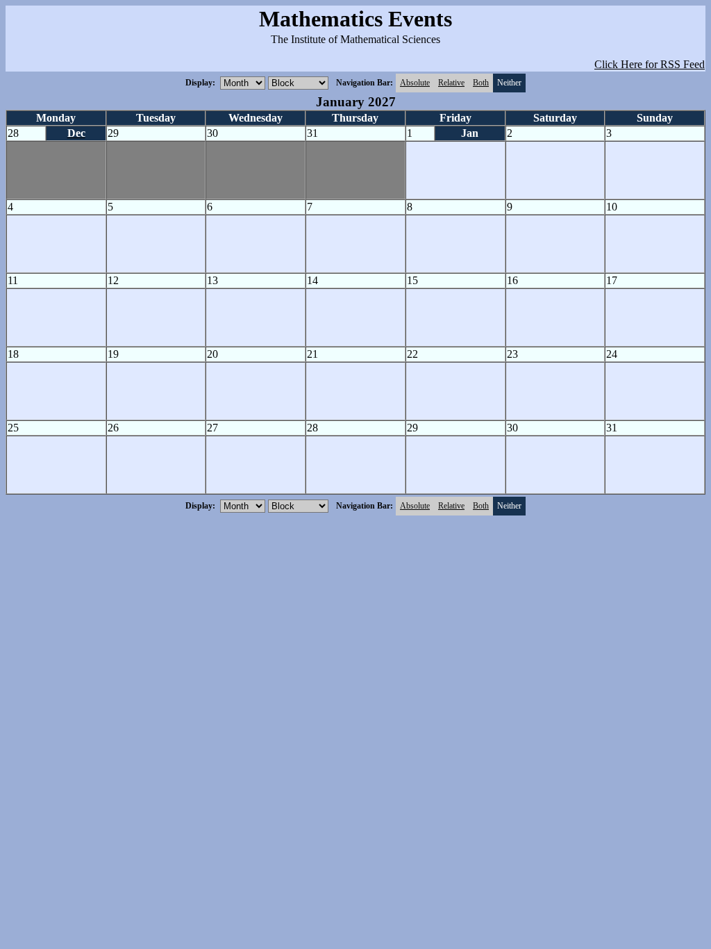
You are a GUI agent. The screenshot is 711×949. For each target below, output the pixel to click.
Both (481, 83)
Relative (451, 83)
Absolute (415, 83)
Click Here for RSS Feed (649, 64)
